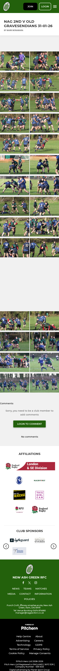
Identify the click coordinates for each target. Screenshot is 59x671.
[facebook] (23, 583)
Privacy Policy (41, 649)
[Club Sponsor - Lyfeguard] (19, 541)
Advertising (23, 640)
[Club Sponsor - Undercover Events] (39, 541)
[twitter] (29, 583)
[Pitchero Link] (29, 629)
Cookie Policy (17, 653)
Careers (38, 640)
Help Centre (23, 636)
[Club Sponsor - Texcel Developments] (19, 551)
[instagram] (35, 583)
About (39, 636)
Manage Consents (39, 653)
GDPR (38, 644)
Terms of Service (19, 649)
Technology (24, 644)
